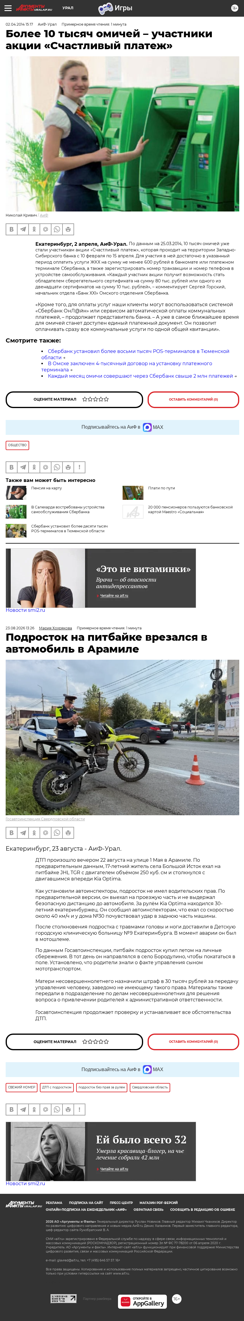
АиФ (44, 215)
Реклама (54, 1203)
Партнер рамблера (97, 1298)
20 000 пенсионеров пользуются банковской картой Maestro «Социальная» (190, 509)
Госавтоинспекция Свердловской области (45, 819)
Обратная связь (148, 1210)
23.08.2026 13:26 (20, 628)
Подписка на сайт (86, 1203)
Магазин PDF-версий (159, 1203)
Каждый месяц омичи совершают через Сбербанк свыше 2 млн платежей (140, 376)
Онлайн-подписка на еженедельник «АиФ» (86, 1210)
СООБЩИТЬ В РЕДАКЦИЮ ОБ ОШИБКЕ (202, 1210)
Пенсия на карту (46, 488)
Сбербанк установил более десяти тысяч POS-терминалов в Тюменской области (69, 528)
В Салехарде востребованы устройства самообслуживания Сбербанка (67, 509)
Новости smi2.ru (25, 610)
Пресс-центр (121, 1203)
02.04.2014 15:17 (19, 24)
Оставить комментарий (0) (193, 400)
